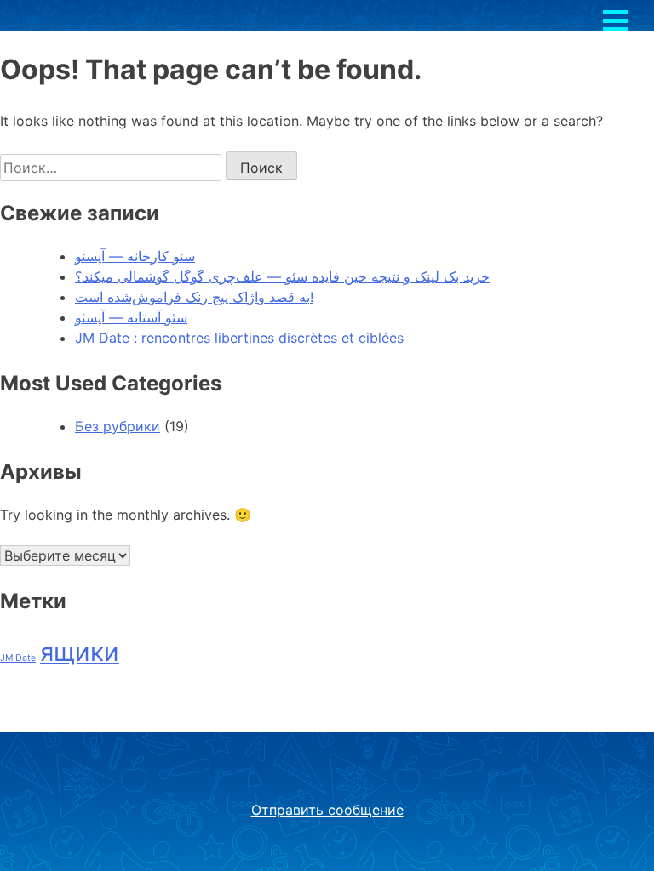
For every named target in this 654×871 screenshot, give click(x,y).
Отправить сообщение (327, 809)
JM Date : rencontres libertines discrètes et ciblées (239, 337)
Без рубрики (117, 426)
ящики (79, 652)
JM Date (18, 657)
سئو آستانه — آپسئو (131, 317)
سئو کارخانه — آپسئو (135, 256)
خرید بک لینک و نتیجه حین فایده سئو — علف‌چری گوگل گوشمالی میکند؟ (282, 276)
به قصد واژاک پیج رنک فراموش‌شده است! (194, 296)
